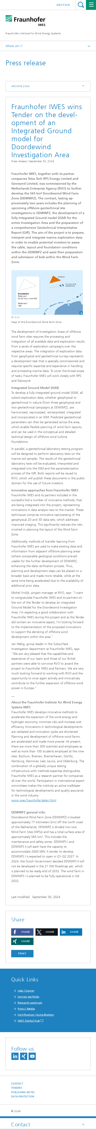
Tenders (16, 1087)
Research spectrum (30, 1002)
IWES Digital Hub (29, 1020)
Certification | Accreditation (36, 1014)
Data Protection (22, 1096)
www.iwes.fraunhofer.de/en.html (33, 800)
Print (22, 953)
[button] (22, 932)
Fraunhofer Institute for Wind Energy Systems (33, 33)
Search (81, 5)
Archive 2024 (20, 86)
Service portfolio (28, 996)
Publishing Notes (23, 1092)
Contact (17, 1083)
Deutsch (63, 4)
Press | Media (26, 1008)
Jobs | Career (26, 990)
